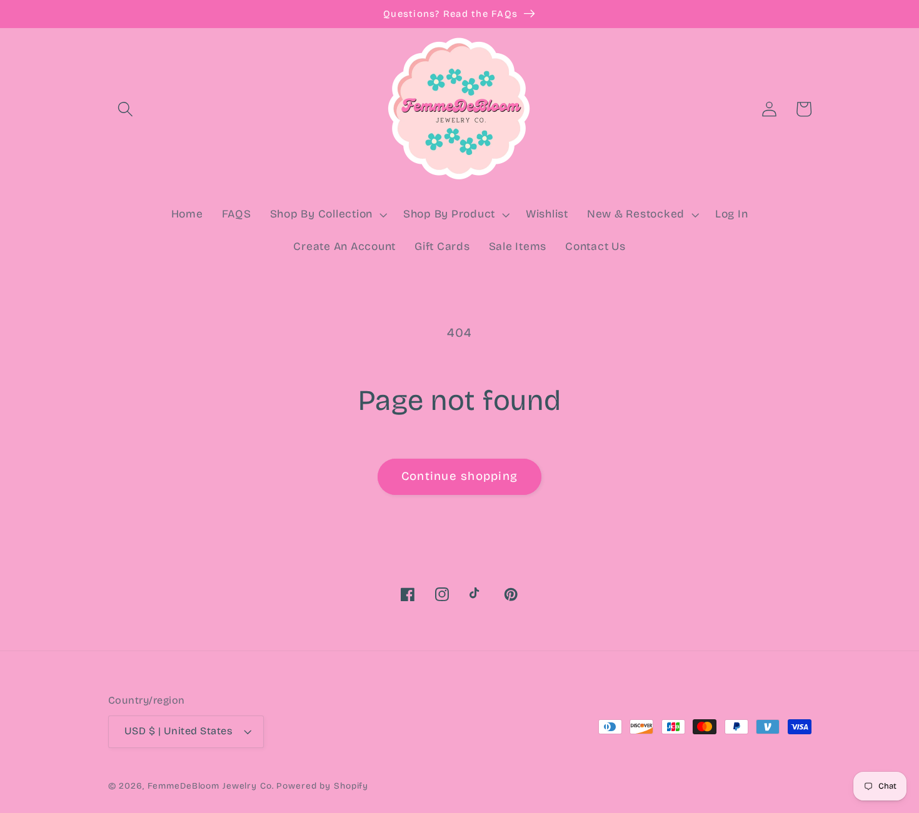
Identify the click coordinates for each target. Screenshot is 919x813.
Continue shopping (459, 476)
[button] (125, 109)
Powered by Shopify (322, 786)
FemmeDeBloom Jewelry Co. (212, 786)
